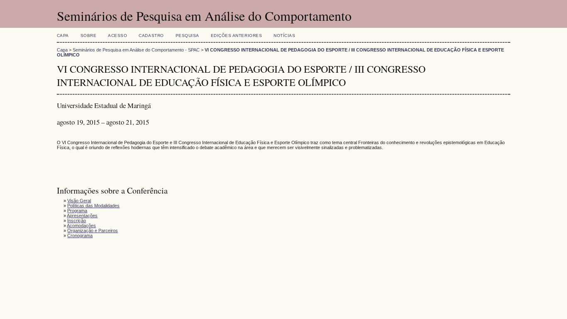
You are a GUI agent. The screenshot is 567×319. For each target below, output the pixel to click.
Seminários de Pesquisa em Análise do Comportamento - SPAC (136, 49)
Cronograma (80, 235)
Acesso (117, 35)
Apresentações (82, 215)
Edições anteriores (236, 35)
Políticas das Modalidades (93, 205)
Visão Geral (79, 200)
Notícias (284, 35)
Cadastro (151, 35)
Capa (63, 35)
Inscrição (76, 220)
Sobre (89, 35)
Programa (77, 210)
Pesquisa (187, 35)
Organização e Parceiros (92, 230)
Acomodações (81, 225)
